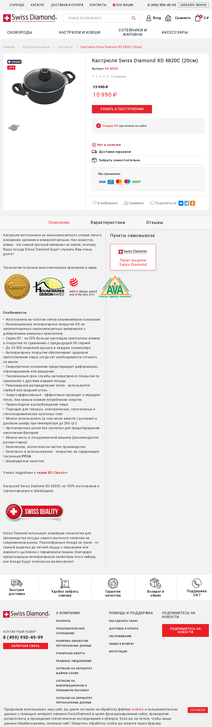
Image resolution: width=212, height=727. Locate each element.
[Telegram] (186, 203)
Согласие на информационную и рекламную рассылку (72, 685)
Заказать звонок (193, 5)
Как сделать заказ (123, 621)
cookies (137, 709)
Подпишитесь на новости (185, 630)
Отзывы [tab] (154, 222)
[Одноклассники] (192, 203)
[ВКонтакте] (180, 203)
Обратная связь (25, 646)
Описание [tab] (59, 222)
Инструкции (118, 651)
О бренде (17, 5)
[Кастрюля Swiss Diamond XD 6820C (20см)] (44, 87)
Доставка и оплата (67, 5)
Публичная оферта (70, 653)
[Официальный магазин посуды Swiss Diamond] (30, 18)
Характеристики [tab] (107, 222)
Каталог (38, 5)
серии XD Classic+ (52, 473)
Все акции (125, 5)
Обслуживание (120, 636)
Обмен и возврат (121, 643)
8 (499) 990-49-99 (23, 637)
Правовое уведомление (74, 661)
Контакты (98, 5)
